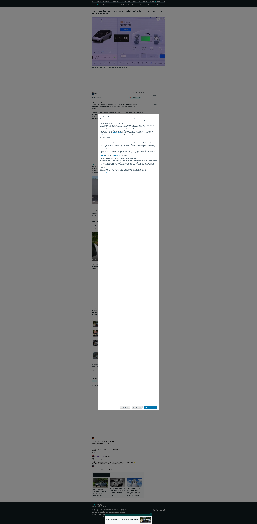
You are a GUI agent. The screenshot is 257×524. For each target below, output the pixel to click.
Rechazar (125, 407)
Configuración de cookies (105, 134)
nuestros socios (119, 150)
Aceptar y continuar (151, 407)
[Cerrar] (151, 513)
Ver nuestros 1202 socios (106, 172)
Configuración (137, 407)
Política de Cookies (117, 132)
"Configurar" (102, 155)
